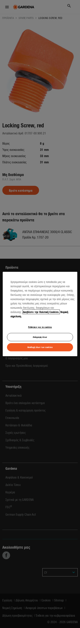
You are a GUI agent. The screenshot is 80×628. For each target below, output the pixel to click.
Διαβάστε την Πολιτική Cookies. (41, 312)
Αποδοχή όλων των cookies (40, 347)
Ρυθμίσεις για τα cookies (40, 326)
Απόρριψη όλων (40, 336)
